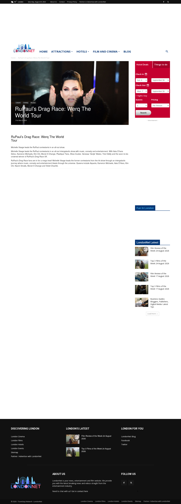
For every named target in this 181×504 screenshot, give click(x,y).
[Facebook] (164, 2)
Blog (127, 51)
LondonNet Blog (128, 436)
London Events (17, 448)
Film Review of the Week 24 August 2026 (159, 249)
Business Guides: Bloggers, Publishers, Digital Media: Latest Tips (159, 303)
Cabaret (18, 103)
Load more (151, 314)
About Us (53, 2)
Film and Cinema (105, 51)
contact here (82, 491)
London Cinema (18, 436)
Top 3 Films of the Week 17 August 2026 (159, 287)
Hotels (81, 51)
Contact (62, 2)
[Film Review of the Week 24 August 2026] (141, 251)
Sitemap (14, 452)
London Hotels (17, 444)
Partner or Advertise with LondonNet (93, 2)
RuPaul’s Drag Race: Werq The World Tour (37, 138)
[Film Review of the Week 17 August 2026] (141, 276)
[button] (167, 52)
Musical (33, 103)
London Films (17, 440)
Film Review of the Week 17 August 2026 (159, 274)
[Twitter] (168, 2)
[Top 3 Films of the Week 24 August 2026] (141, 264)
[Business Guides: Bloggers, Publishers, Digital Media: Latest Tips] (141, 302)
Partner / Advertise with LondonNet (26, 456)
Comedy (25, 103)
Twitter (124, 444)
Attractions (60, 51)
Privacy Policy (72, 2)
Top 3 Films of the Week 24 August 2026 (159, 262)
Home (43, 51)
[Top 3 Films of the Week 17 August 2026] (141, 289)
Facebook (125, 440)
